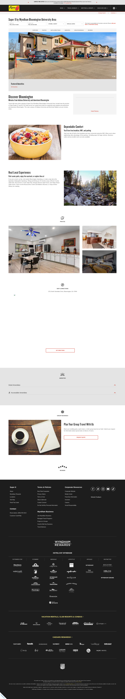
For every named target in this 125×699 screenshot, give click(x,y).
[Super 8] (35, 571)
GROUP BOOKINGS (79, 30)
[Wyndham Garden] (53, 578)
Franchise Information (71, 497)
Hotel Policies (95, 111)
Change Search (102, 13)
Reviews (90, 30)
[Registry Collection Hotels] (107, 565)
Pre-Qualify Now (67, 3)
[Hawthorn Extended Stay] (17, 565)
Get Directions (60, 350)
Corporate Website (70, 491)
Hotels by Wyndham (62, 553)
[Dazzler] (71, 578)
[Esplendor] (71, 571)
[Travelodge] (35, 590)
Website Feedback (96, 497)
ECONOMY (35, 559)
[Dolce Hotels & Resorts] (107, 571)
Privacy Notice (41, 494)
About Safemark (41, 499)
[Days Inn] (35, 565)
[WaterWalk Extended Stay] (17, 571)
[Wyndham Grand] (107, 578)
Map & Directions (55, 30)
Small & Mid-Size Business (45, 524)
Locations (12, 497)
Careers (67, 502)
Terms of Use (41, 497)
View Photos (99, 261)
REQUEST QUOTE (81, 437)
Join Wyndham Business (44, 515)
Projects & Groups (42, 521)
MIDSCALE (54, 559)
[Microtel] (35, 578)
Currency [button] (113, 13)
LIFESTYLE (71, 559)
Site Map (12, 499)
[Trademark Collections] (89, 571)
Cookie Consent (41, 502)
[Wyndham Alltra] (71, 590)
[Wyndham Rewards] (62, 543)
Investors (67, 499)
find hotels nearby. (93, 24)
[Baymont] (53, 590)
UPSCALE (89, 559)
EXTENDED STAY (17, 559)
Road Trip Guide (14, 502)
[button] (28, 2)
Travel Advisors (41, 527)
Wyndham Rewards (15, 494)
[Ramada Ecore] (53, 603)
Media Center (68, 494)
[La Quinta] (53, 565)
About (11, 491)
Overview (35, 30)
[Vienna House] (71, 584)
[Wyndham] (89, 565)
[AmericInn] (53, 584)
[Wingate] (53, 571)
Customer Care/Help (15, 515)
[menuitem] (62, 8)
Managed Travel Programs (44, 518)
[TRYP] (71, 565)
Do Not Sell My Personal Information (47, 505)
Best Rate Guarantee (43, 491)
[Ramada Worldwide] (53, 596)
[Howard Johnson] (35, 584)
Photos (44, 30)
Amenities (67, 30)
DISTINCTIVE (107, 559)
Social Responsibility (70, 505)
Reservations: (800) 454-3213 (18, 513)
